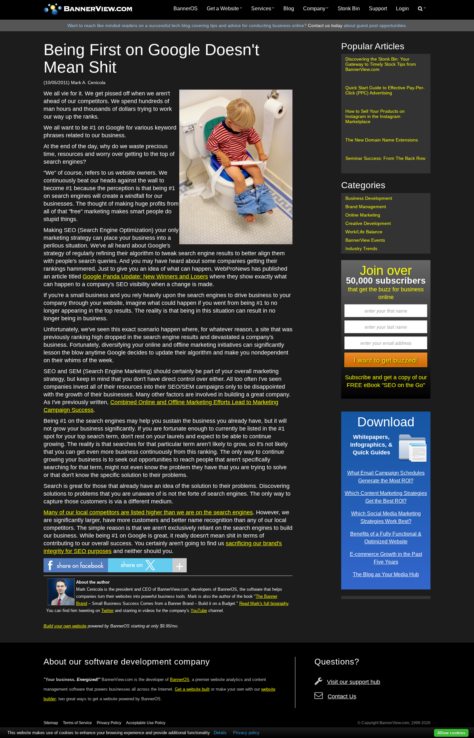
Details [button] (220, 732)
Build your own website (65, 626)
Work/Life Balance (363, 231)
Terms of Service (77, 723)
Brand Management (365, 206)
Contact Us (342, 696)
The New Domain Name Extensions (381, 139)
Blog (288, 8)
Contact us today (325, 25)
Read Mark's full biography (263, 603)
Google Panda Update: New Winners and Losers (145, 276)
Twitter (107, 610)
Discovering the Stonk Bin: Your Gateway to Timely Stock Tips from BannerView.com (380, 64)
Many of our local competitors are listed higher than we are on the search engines (148, 512)
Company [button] (314, 8)
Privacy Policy (109, 723)
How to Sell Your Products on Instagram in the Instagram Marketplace (375, 116)
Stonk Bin (349, 8)
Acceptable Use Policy (145, 723)
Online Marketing (362, 215)
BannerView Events (365, 240)
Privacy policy (246, 732)
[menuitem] (185, 9)
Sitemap (51, 723)
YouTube (199, 610)
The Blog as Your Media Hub (386, 574)
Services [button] (261, 8)
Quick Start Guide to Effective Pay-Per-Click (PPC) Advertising (385, 90)
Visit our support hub (353, 682)
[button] (421, 9)
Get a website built (192, 689)
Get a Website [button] (223, 8)
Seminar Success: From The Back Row (385, 158)
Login (402, 8)
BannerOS (185, 8)
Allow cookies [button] (451, 732)
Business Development (368, 198)
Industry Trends (361, 248)
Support (378, 8)
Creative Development (368, 223)
